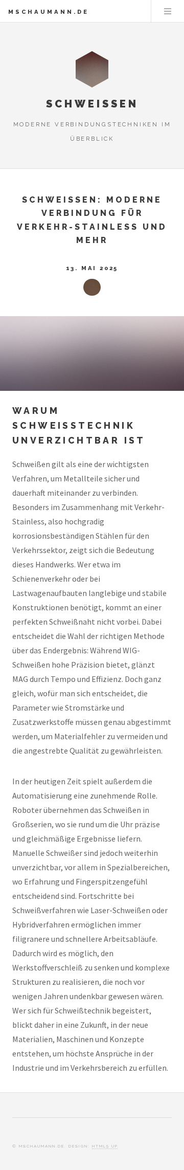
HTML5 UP (105, 1146)
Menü (167, 11)
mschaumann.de (48, 11)
